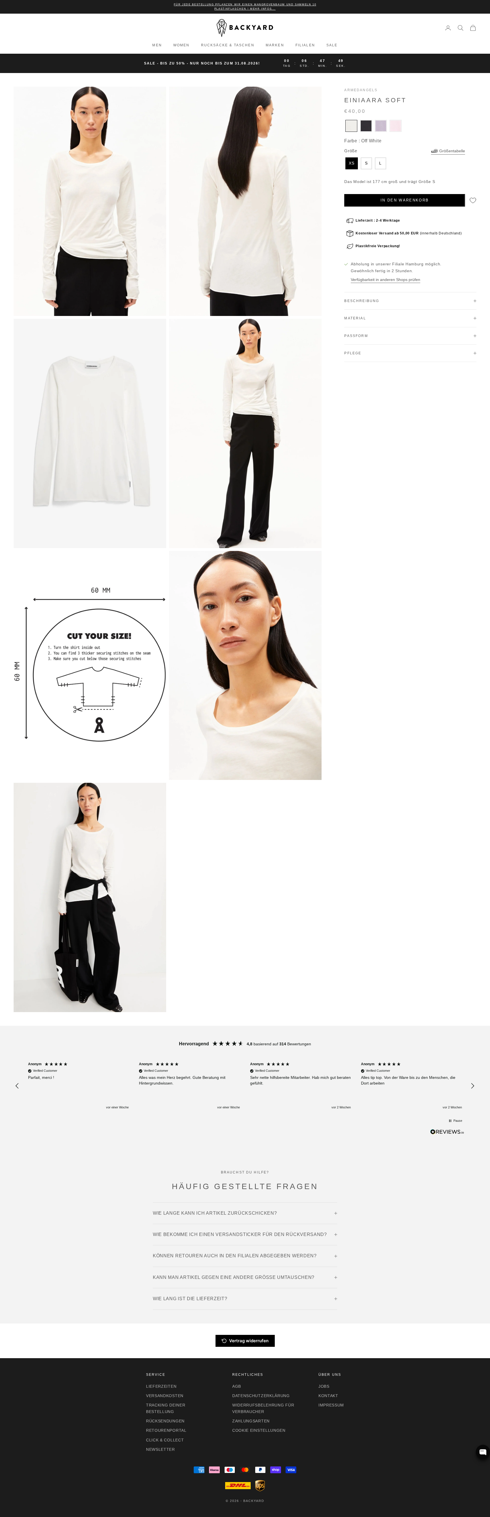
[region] (245, 1086)
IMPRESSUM (331, 1405)
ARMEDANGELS (360, 90)
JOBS (324, 1386)
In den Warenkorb (405, 200)
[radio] (350, 126)
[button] (17, 1086)
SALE (332, 45)
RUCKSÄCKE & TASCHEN (227, 45)
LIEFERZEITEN (161, 1386)
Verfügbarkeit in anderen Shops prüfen (385, 279)
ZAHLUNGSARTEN (251, 1421)
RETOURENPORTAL (166, 1430)
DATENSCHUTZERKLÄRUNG (261, 1395)
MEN (157, 45)
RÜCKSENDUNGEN (165, 1421)
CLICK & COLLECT (165, 1440)
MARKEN (275, 45)
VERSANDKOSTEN (164, 1395)
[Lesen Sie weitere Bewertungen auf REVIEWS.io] (447, 1133)
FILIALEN (305, 45)
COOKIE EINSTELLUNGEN (259, 1430)
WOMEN (181, 45)
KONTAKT (328, 1395)
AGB (236, 1386)
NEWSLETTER (160, 1449)
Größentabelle (452, 151)
